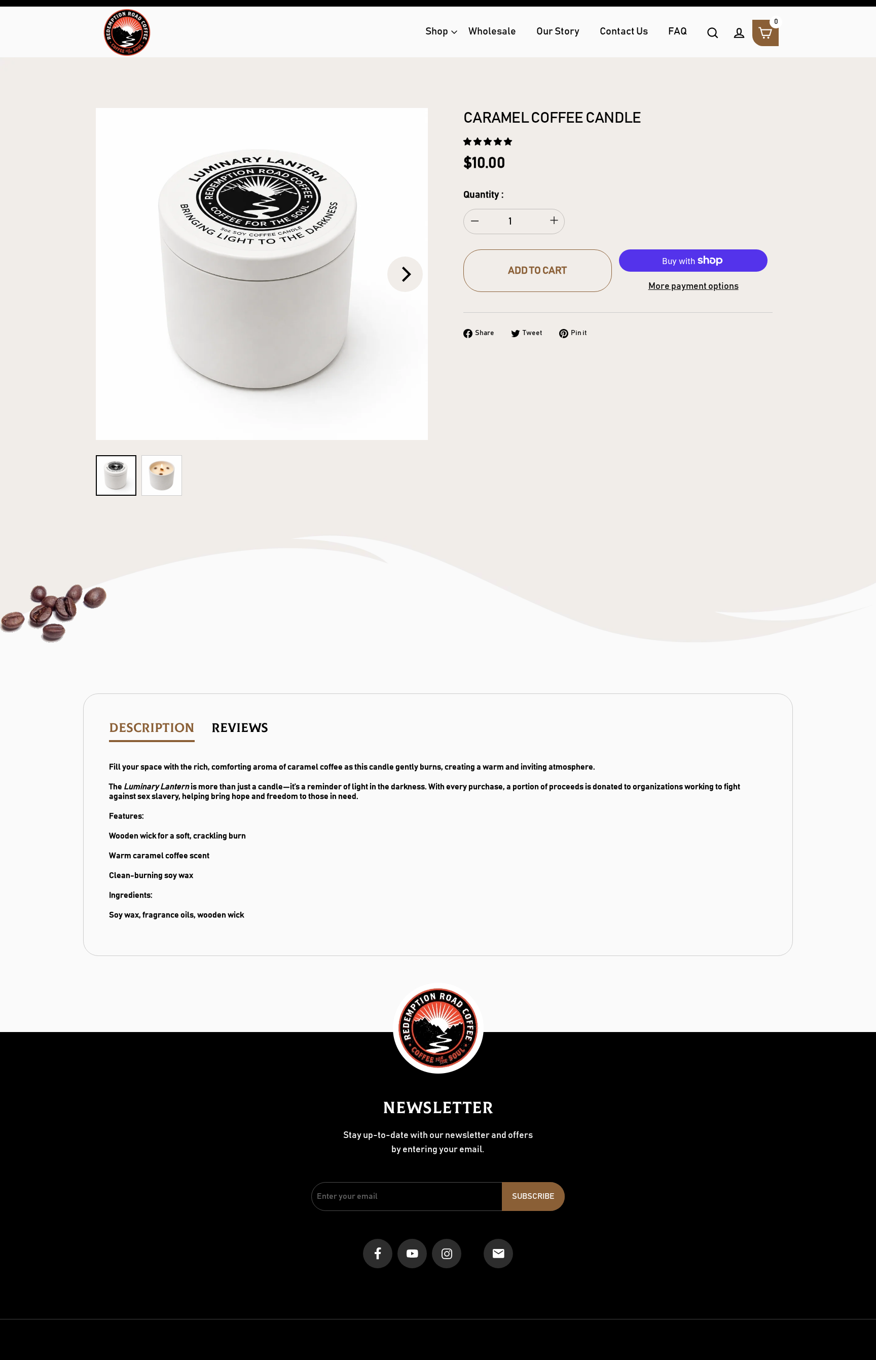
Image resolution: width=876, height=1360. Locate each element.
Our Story (557, 31)
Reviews (239, 728)
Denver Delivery (388, 1286)
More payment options (693, 286)
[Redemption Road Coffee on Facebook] (377, 1254)
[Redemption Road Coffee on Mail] (498, 1254)
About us (339, 1286)
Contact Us (624, 31)
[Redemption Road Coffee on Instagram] (446, 1254)
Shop (436, 31)
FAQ (677, 31)
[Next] (405, 274)
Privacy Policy (562, 1286)
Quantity (481, 195)
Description (152, 728)
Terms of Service (450, 1286)
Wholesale (492, 31)
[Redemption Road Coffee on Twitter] (472, 1254)
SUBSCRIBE (533, 1196)
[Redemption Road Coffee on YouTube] (412, 1254)
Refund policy (508, 1286)
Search (303, 1286)
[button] (488, 142)
